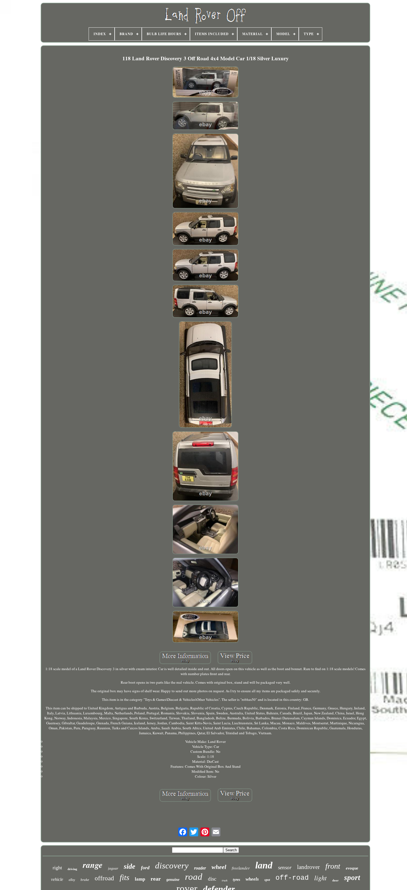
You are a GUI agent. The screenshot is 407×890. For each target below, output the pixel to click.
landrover (308, 867)
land (263, 865)
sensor (285, 867)
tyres (236, 880)
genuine (172, 880)
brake (85, 880)
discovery (172, 865)
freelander (241, 868)
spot (267, 880)
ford (145, 867)
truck (224, 880)
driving (72, 869)
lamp (140, 879)
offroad (104, 878)
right (57, 867)
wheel (219, 866)
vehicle (57, 879)
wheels (252, 879)
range (92, 865)
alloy (72, 880)
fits (124, 877)
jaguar (113, 868)
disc (212, 879)
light (320, 877)
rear (156, 879)
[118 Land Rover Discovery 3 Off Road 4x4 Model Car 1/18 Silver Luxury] (205, 82)
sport (352, 877)
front (332, 866)
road (193, 877)
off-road (292, 878)
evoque (352, 868)
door (335, 880)
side (129, 866)
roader (200, 868)
